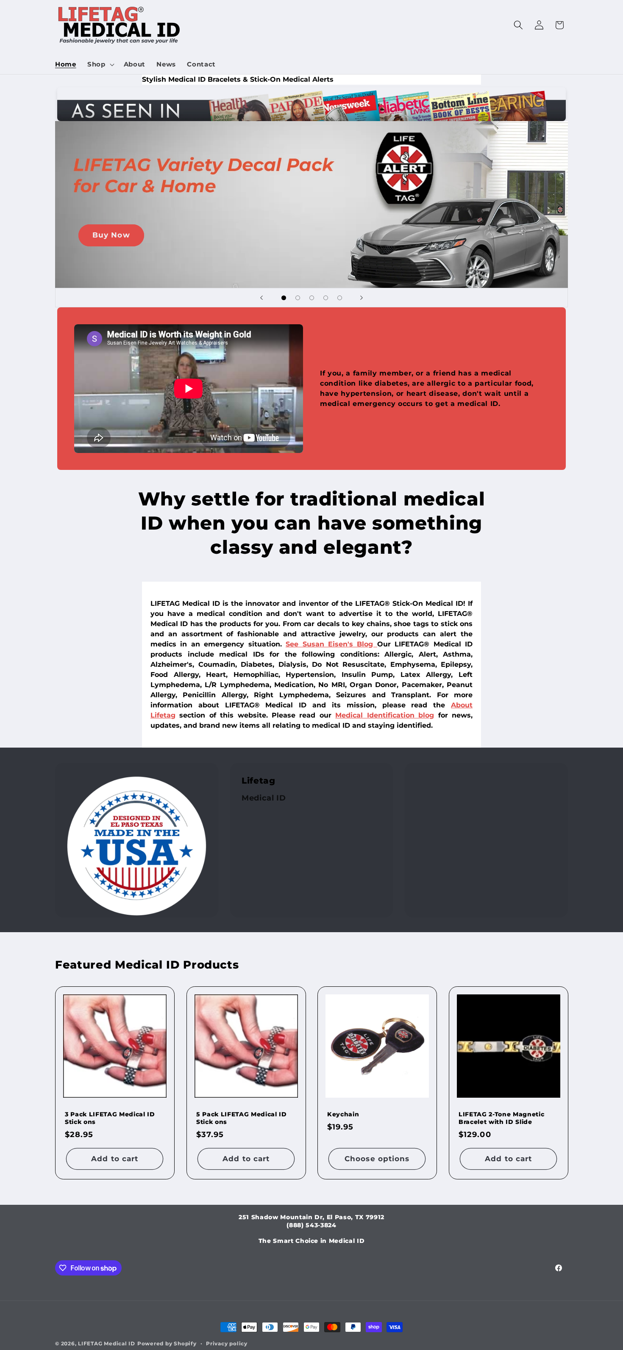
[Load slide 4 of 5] (326, 298)
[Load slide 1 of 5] (284, 298)
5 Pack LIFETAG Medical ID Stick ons (241, 1118)
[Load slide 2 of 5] (298, 298)
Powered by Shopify (167, 1343)
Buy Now (111, 235)
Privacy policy (227, 1343)
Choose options (377, 1158)
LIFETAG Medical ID (106, 1343)
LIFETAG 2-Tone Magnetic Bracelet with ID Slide (501, 1118)
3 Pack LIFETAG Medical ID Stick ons (110, 1118)
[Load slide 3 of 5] (312, 298)
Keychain (343, 1114)
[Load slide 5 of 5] (340, 298)
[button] (100, 64)
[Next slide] (361, 297)
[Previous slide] (261, 297)
